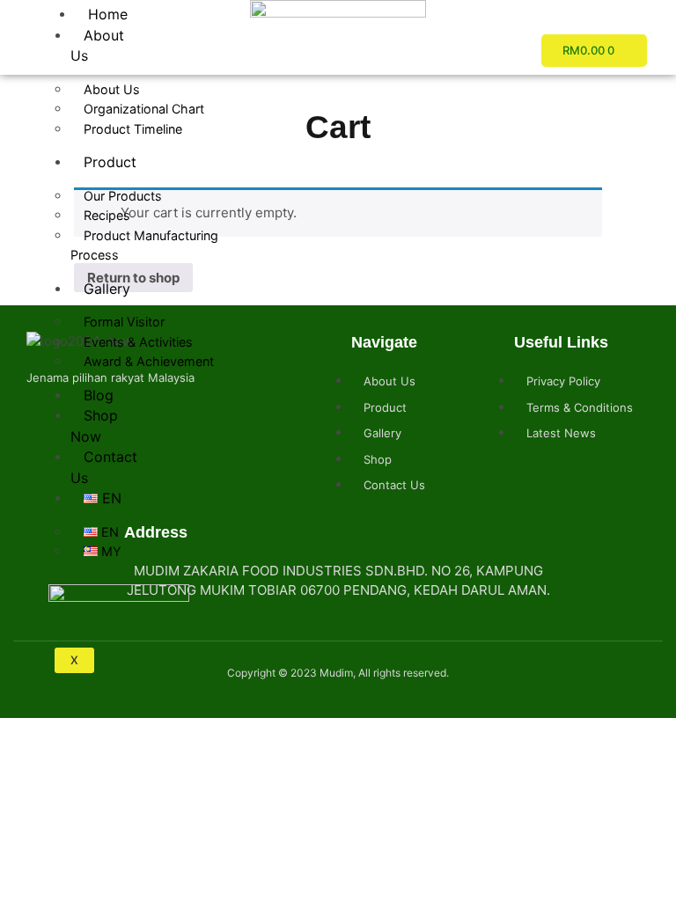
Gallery (107, 288)
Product (110, 162)
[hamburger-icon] (55, 8)
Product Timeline (133, 128)
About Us (97, 45)
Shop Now (94, 426)
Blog (99, 395)
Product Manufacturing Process (144, 245)
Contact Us (103, 467)
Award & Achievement (149, 361)
